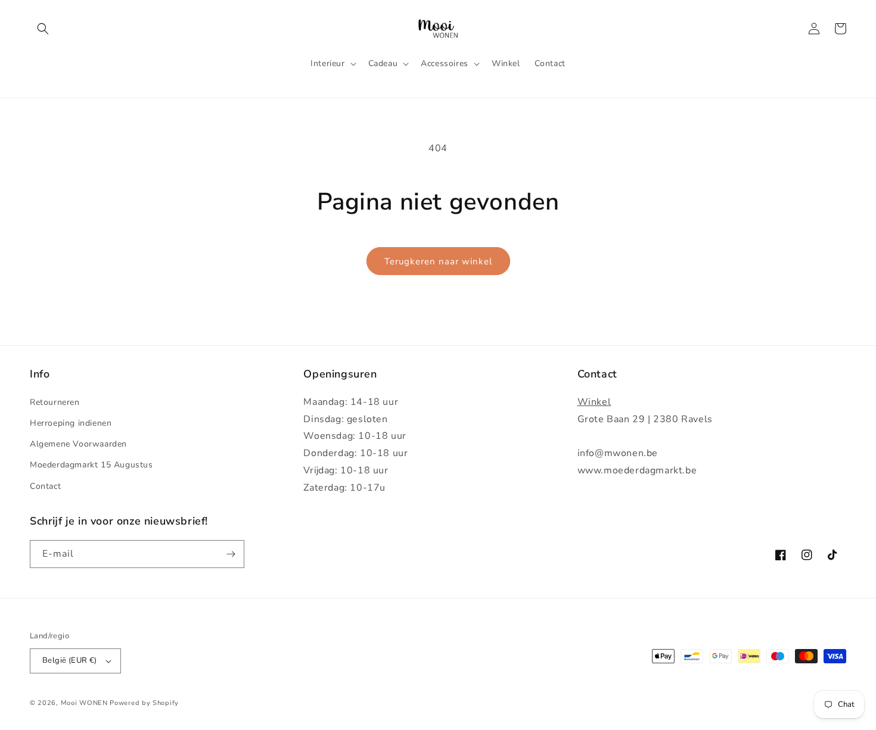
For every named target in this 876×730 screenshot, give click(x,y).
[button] (43, 28)
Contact (45, 486)
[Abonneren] (231, 554)
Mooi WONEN (84, 702)
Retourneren (55, 402)
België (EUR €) (69, 660)
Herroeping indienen (70, 423)
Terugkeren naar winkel (438, 261)
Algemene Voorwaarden (78, 444)
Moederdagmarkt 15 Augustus (91, 464)
